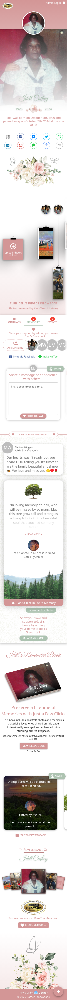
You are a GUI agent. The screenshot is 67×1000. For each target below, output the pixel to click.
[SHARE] (46, 145)
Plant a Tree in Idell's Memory (35, 603)
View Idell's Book (34, 746)
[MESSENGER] (33, 136)
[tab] (14, 320)
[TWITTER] (46, 136)
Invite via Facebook (23, 356)
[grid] (33, 258)
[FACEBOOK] (20, 136)
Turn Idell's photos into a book (33, 303)
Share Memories (35, 925)
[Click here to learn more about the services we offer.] (33, 907)
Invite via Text (50, 356)
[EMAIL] (20, 145)
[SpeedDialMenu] (58, 991)
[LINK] (59, 145)
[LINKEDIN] (7, 145)
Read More (34, 534)
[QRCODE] (7, 136)
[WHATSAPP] (59, 136)
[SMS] (33, 145)
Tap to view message (33, 835)
